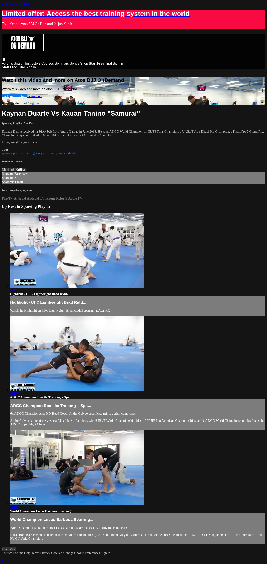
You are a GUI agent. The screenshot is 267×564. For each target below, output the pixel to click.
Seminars (62, 63)
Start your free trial (14, 96)
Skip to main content (15, 3)
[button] (4, 59)
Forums (8, 63)
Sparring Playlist (12, 123)
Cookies (57, 553)
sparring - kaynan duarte (40, 153)
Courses (47, 63)
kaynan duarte (67, 153)
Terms (35, 553)
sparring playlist (12, 153)
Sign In (30, 67)
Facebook (8, 169)
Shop (84, 63)
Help (27, 553)
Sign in (118, 63)
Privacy (45, 553)
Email (22, 169)
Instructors (32, 63)
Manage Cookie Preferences (82, 553)
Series (74, 63)
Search (19, 63)
